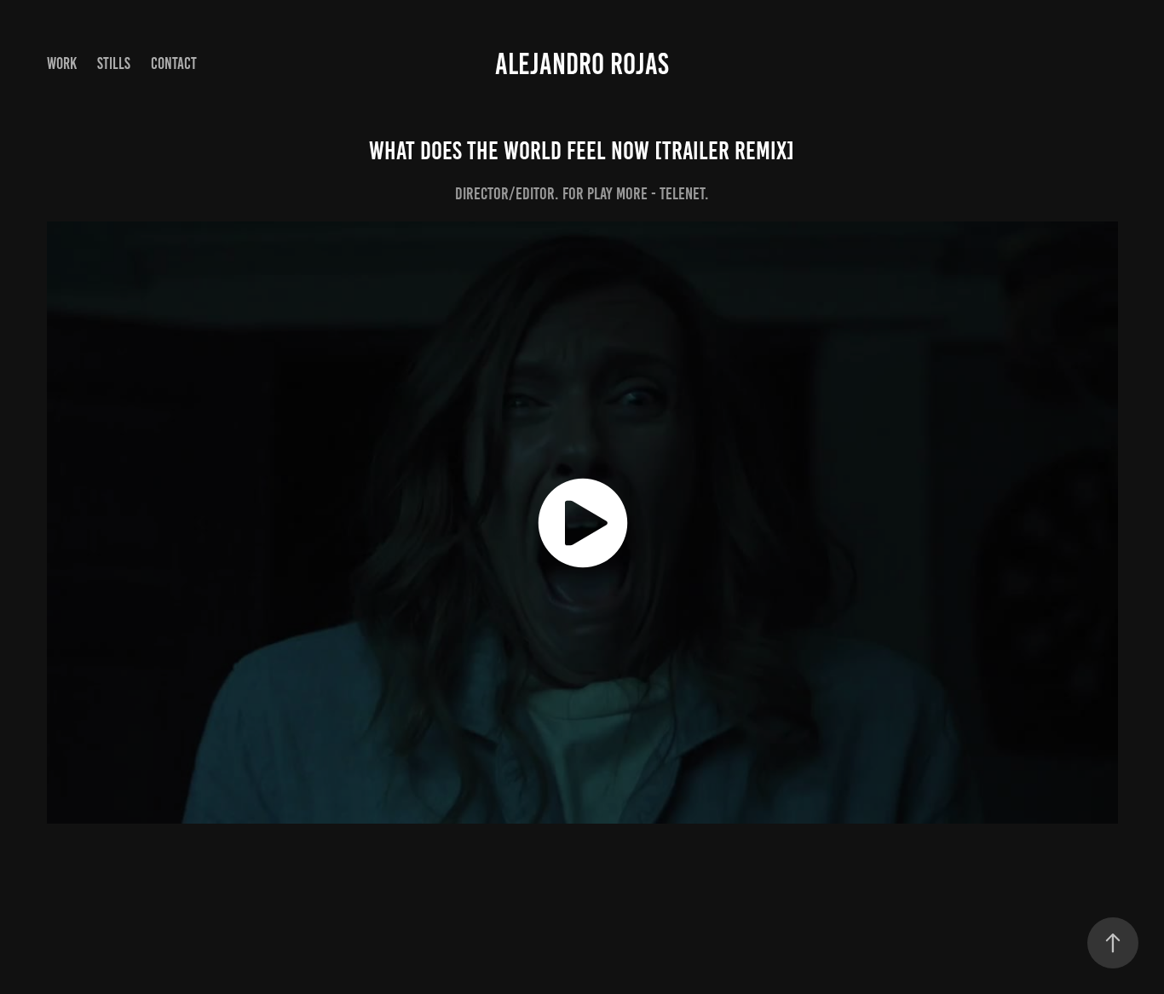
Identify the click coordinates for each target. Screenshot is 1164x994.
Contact (174, 63)
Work (62, 63)
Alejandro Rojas (582, 64)
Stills (113, 63)
